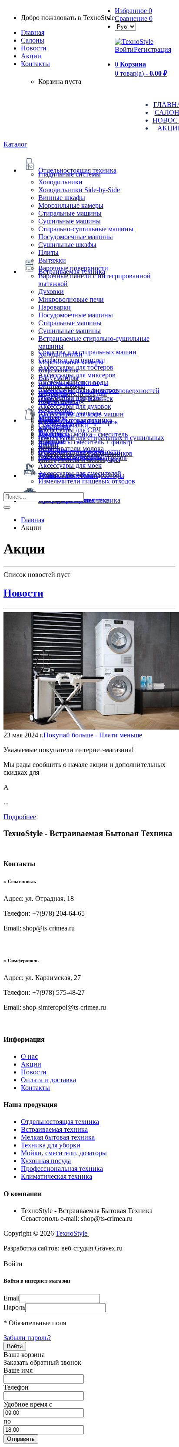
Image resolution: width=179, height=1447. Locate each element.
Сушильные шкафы (67, 244)
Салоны (32, 40)
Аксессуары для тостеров (75, 367)
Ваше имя (18, 1370)
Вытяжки (52, 260)
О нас (29, 1056)
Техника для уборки (50, 1145)
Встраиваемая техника (54, 1129)
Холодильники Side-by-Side (79, 189)
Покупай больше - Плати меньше (92, 735)
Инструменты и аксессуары (79, 459)
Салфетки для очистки (71, 359)
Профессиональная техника (62, 1168)
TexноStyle (72, 1233)
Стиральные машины (70, 213)
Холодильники (60, 182)
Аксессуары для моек (70, 465)
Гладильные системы (69, 174)
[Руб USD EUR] (125, 26)
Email (11, 1298)
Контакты (35, 63)
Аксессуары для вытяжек (75, 398)
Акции (31, 1064)
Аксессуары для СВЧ (69, 429)
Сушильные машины (69, 221)
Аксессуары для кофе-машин (81, 414)
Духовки (51, 291)
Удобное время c (27, 1404)
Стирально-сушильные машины (85, 229)
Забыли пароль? (27, 1337)
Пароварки (54, 307)
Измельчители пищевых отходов (86, 481)
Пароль (14, 1307)
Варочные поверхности (73, 268)
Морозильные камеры (70, 205)
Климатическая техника (56, 1176)
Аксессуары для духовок (74, 406)
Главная (32, 32)
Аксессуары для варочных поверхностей (98, 390)
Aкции (31, 56)
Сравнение (133, 18)
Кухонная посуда (46, 1160)
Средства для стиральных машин (87, 352)
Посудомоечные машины (75, 236)
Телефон (16, 1387)
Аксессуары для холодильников (85, 453)
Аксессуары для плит (70, 383)
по (7, 1421)
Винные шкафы (61, 197)
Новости (33, 48)
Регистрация (152, 49)
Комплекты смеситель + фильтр (85, 442)
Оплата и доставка (48, 1080)
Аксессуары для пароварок (78, 422)
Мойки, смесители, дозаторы (64, 1153)
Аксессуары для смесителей (79, 473)
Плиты (48, 252)
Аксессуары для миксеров (77, 375)
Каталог (15, 144)
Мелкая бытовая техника (58, 1137)
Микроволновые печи (71, 299)
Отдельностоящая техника (60, 1121)
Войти (124, 49)
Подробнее (19, 816)
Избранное (133, 10)
